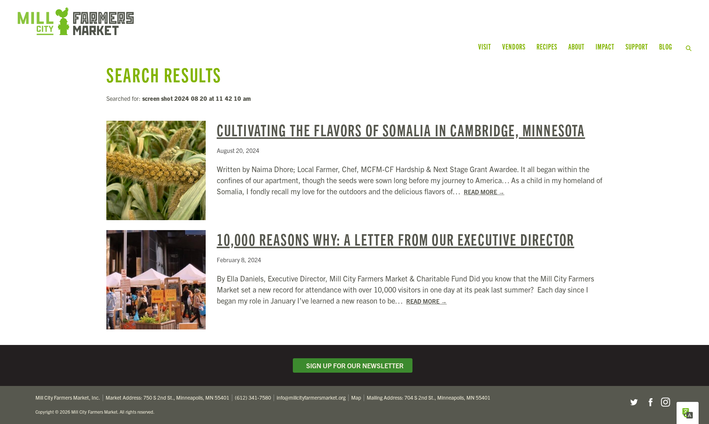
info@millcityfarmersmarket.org (311, 397)
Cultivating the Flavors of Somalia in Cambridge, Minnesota (401, 129)
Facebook (649, 402)
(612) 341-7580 (253, 397)
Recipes (547, 46)
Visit (484, 46)
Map (356, 397)
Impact (605, 46)
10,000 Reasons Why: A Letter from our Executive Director (395, 239)
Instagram (665, 402)
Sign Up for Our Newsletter (353, 365)
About (576, 46)
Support (637, 46)
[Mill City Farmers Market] (195, 21)
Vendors (513, 46)
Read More (484, 191)
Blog (665, 46)
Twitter (634, 402)
